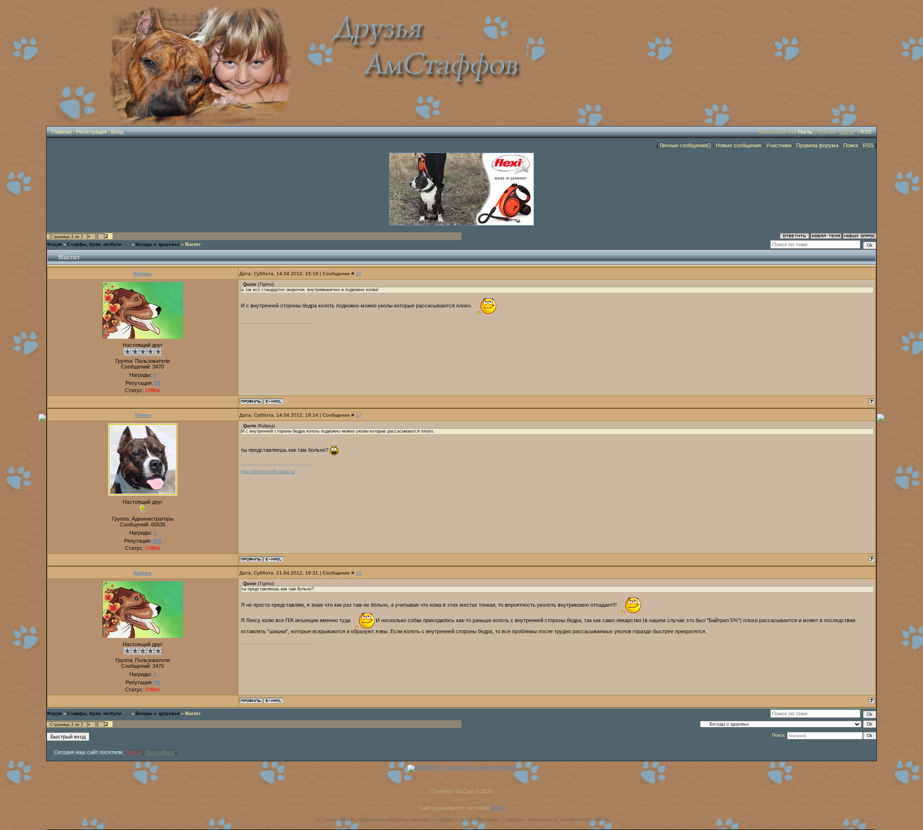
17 (359, 415)
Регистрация (91, 132)
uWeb (497, 808)
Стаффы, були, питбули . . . (98, 244)
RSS (866, 132)
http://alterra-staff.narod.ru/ (268, 471)
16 (359, 273)
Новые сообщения (738, 145)
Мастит (192, 244)
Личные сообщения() (685, 145)
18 (359, 572)
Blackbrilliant (159, 752)
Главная (62, 132)
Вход (117, 132)
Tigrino (143, 415)
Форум (54, 244)
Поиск (850, 145)
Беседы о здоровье (158, 244)
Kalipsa (142, 273)
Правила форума (817, 145)
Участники (778, 145)
